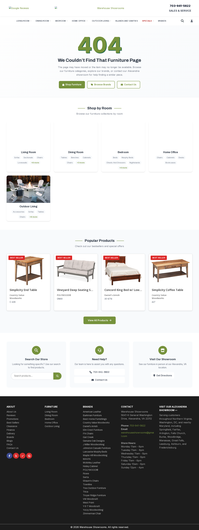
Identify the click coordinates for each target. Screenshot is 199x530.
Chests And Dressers (115, 163)
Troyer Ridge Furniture (94, 495)
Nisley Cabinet (90, 466)
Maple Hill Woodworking (95, 455)
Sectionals (28, 157)
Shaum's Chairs (91, 481)
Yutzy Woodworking (93, 510)
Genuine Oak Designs (94, 441)
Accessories (18, 212)
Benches (75, 157)
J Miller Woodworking (93, 444)
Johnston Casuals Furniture (97, 448)
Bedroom (60, 21)
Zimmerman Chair (92, 513)
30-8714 (108, 299)
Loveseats (22, 163)
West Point (88, 502)
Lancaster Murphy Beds (95, 451)
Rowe (86, 473)
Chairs (40, 157)
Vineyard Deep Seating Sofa (76, 290)
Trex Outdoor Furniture (94, 488)
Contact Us (130, 84)
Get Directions (164, 375)
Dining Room (42, 21)
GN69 (59, 299)
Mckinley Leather (91, 462)
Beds (115, 157)
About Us (11, 411)
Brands (10, 437)
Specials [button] (147, 21)
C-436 (13, 302)
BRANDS (162, 21)
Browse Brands (102, 84)
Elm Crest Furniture (93, 430)
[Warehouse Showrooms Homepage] (109, 8)
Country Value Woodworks (17, 297)
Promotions (12, 419)
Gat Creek (88, 437)
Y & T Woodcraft (91, 506)
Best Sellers (13, 422)
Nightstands (135, 163)
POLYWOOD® (64, 295)
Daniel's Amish (112, 295)
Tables (64, 157)
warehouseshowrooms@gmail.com (137, 434)
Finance (11, 430)
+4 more (123, 168)
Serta (86, 477)
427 (153, 302)
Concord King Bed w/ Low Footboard (123, 290)
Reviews (11, 415)
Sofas (17, 157)
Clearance (12, 426)
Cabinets (87, 157)
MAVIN (87, 459)
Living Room (22, 21)
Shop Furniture (73, 84)
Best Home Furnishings (95, 419)
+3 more (80, 163)
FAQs (9, 444)
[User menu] (191, 21)
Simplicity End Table (23, 290)
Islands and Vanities (126, 21)
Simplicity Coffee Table (167, 290)
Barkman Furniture (92, 415)
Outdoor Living (100, 21)
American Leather (92, 411)
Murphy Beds (127, 157)
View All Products (98, 320)
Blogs (10, 441)
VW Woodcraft (90, 499)
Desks (181, 157)
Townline (87, 484)
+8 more (35, 163)
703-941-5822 (180, 6)
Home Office (79, 21)
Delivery (11, 433)
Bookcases (170, 163)
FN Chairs (88, 433)
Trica (85, 491)
